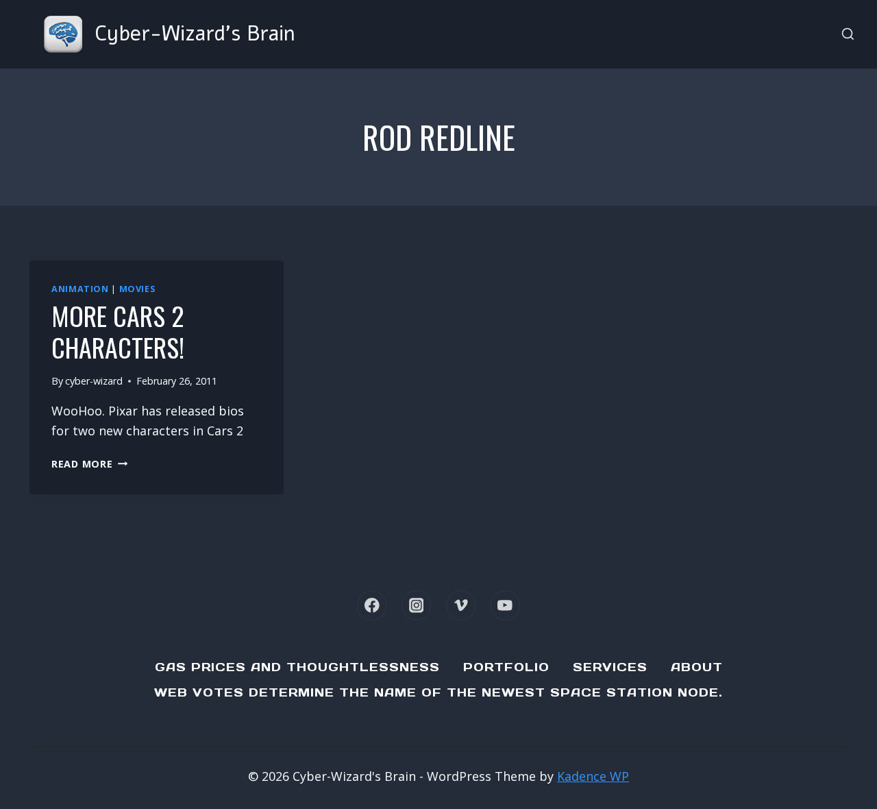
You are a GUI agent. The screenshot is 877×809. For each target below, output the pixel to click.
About (697, 667)
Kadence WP (593, 776)
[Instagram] (416, 605)
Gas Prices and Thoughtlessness (297, 667)
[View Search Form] (848, 34)
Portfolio (506, 667)
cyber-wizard (94, 380)
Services (610, 667)
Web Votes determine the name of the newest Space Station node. (438, 692)
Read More (89, 463)
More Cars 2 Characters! (117, 331)
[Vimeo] (460, 605)
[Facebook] (371, 605)
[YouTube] (505, 605)
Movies (137, 289)
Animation (80, 289)
